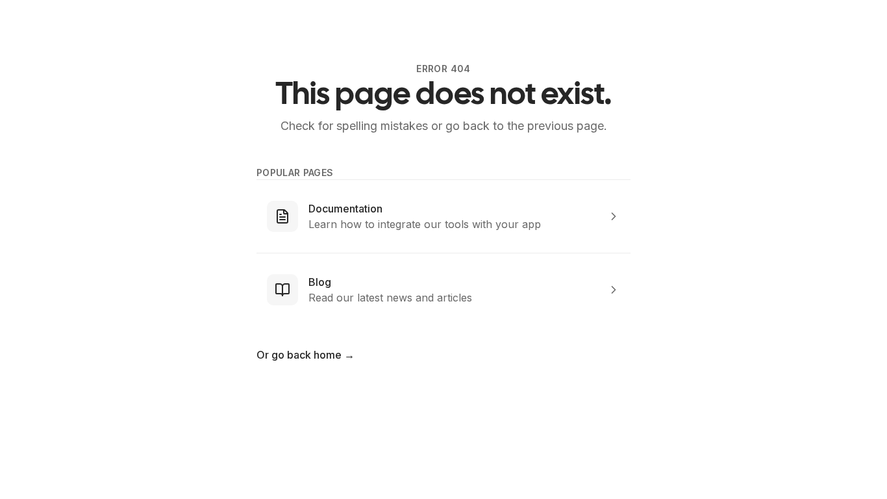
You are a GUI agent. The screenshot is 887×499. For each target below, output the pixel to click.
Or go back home (305, 354)
